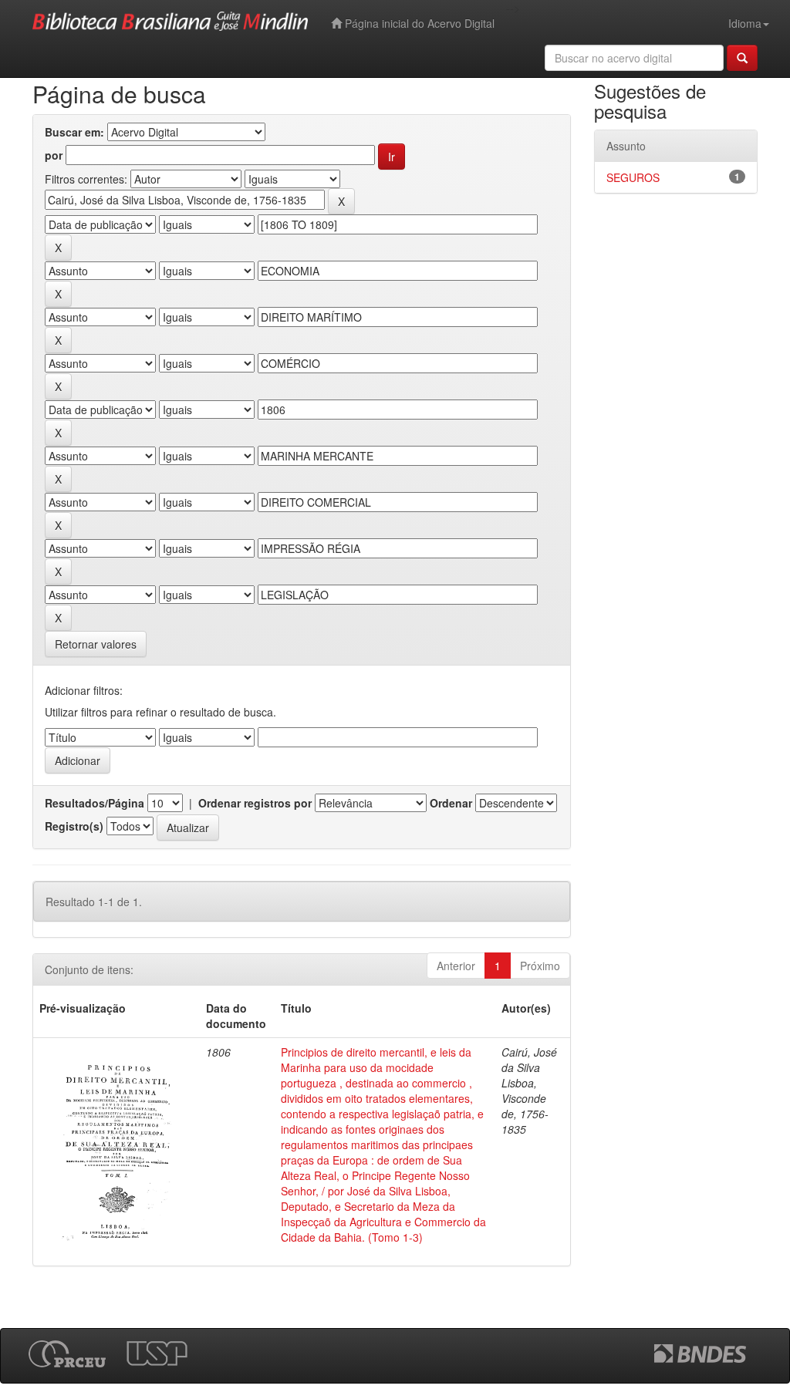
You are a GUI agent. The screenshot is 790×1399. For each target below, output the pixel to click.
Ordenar (451, 803)
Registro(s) (74, 826)
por (53, 155)
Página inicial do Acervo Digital (418, 23)
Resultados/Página (94, 803)
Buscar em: (74, 132)
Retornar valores (96, 644)
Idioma (744, 23)
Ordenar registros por (255, 803)
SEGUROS (633, 177)
